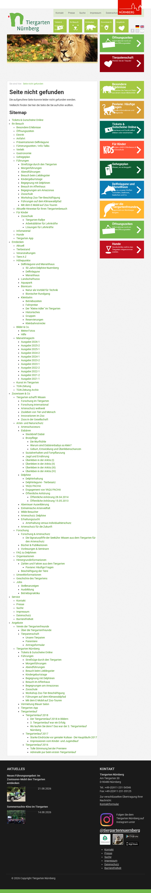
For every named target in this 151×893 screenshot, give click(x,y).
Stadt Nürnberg (129, 7)
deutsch (137, 26)
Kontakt (60, 13)
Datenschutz (112, 13)
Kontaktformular (109, 804)
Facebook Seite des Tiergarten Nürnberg (132, 31)
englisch (142, 26)
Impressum (95, 13)
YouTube (142, 31)
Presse (71, 13)
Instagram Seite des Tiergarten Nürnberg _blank (137, 31)
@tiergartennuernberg (120, 830)
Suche (82, 13)
